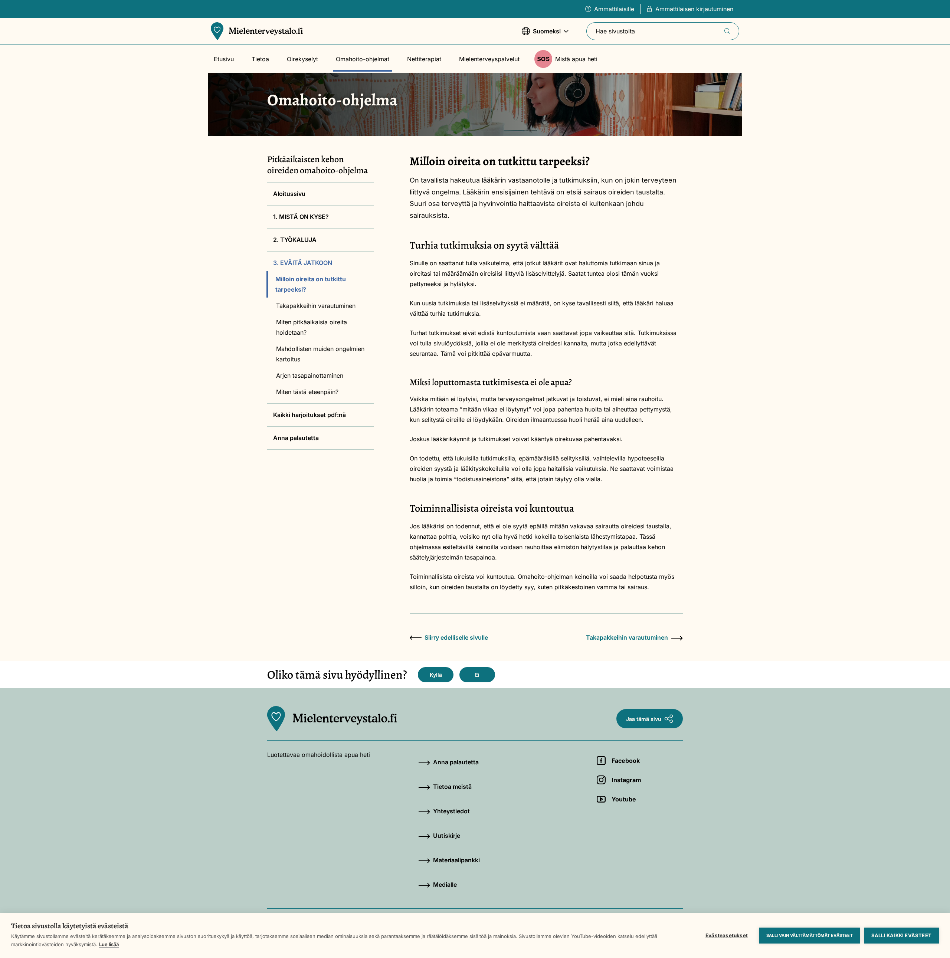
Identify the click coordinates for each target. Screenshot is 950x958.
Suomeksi (541, 34)
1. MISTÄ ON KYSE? (301, 216)
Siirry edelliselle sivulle (456, 637)
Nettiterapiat (424, 59)
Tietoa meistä (452, 786)
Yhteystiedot (451, 811)
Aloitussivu (289, 193)
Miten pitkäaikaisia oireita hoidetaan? (311, 327)
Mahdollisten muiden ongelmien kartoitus (320, 354)
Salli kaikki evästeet (901, 935)
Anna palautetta (296, 438)
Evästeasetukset (726, 935)
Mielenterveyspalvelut (489, 59)
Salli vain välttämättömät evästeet (809, 935)
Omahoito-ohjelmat (362, 59)
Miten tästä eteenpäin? (307, 392)
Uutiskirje (446, 835)
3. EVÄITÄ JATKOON (302, 262)
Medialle (445, 884)
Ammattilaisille (614, 9)
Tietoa (260, 59)
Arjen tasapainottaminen (310, 375)
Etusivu (224, 59)
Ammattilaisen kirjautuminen (694, 9)
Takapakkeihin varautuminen (316, 305)
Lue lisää (109, 944)
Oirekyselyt (302, 59)
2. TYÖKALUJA (295, 239)
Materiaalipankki (456, 860)
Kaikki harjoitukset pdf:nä (309, 415)
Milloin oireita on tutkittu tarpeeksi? (310, 284)
